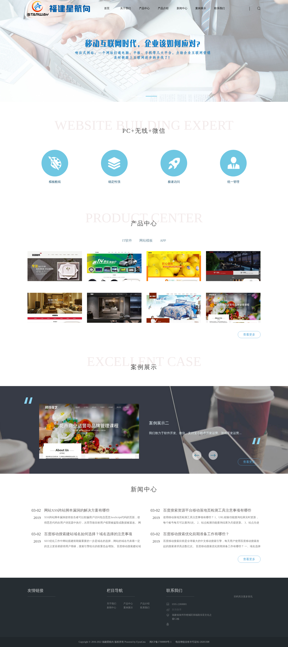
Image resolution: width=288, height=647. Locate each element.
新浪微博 (176, 609)
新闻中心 (182, 8)
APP (163, 240)
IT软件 (127, 240)
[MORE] (55, 266)
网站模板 (146, 240)
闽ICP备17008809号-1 (161, 642)
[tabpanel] (144, 51)
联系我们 (219, 8)
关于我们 (125, 8)
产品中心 (144, 8)
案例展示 (200, 8)
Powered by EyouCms (135, 642)
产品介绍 (163, 8)
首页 (107, 8)
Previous (197, 455)
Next (213, 455)
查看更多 (249, 334)
